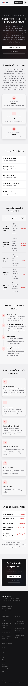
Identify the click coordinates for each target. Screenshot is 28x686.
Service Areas (5, 666)
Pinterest (21, 682)
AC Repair (17, 616)
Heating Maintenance (7, 643)
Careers (3, 671)
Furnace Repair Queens (7, 623)
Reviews (3, 654)
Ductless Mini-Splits (19, 633)
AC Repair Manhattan (20, 623)
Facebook (4, 682)
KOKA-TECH (6, 596)
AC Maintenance (19, 637)
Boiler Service (5, 638)
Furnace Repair (5, 616)
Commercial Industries (7, 668)
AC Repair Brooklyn (19, 619)
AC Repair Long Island (20, 628)
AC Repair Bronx (19, 626)
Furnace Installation (6, 636)
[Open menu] (25, 2)
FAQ (3, 659)
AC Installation (18, 630)
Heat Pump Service (6, 641)
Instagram (9, 682)
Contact (3, 664)
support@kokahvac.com (7, 606)
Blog (3, 657)
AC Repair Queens (19, 621)
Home (3, 650)
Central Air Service (19, 635)
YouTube (16, 682)
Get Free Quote (14, 51)
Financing (4, 661)
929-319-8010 (5, 604)
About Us (4, 652)
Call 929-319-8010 (15, 47)
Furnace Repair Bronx (7, 629)
